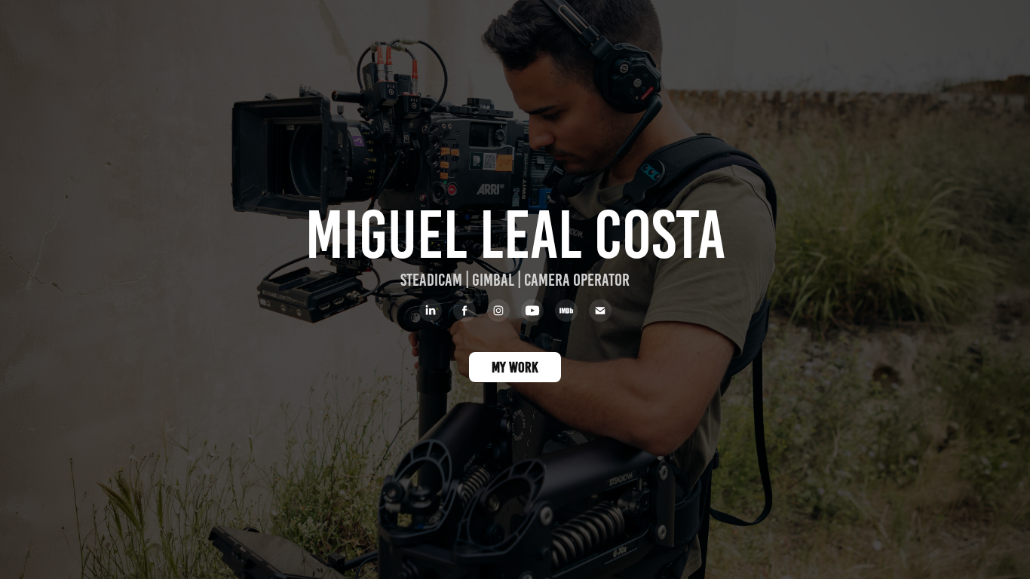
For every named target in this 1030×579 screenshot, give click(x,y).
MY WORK (515, 367)
